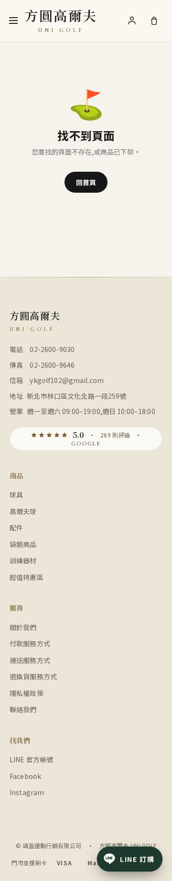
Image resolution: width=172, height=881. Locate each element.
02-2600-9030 (52, 349)
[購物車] (153, 20)
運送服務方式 (30, 660)
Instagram (27, 792)
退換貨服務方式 (33, 676)
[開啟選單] (13, 20)
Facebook (25, 776)
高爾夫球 (23, 511)
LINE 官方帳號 (31, 759)
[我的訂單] (131, 20)
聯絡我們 (23, 709)
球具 (16, 494)
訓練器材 (23, 560)
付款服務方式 (30, 643)
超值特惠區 (26, 577)
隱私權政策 (26, 693)
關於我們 (23, 627)
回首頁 (86, 182)
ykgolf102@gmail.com (67, 380)
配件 (16, 527)
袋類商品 (23, 544)
